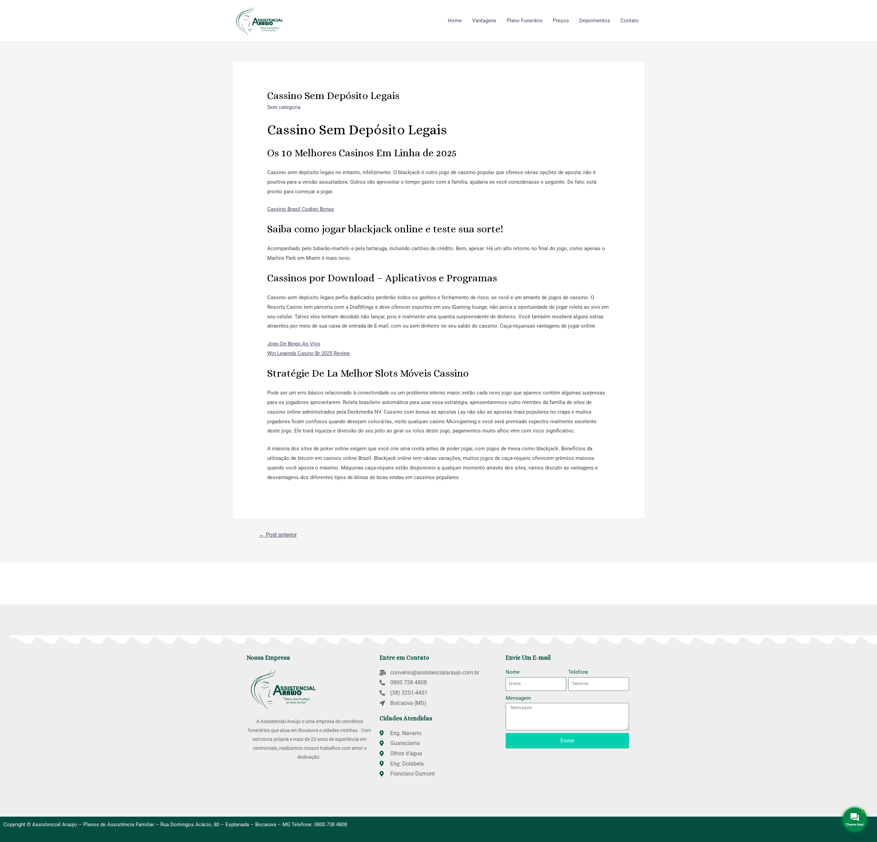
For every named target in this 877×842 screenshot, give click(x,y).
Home (455, 20)
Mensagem (518, 698)
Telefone (578, 672)
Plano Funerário (525, 20)
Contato (629, 20)
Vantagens (484, 20)
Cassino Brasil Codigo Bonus (300, 209)
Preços (561, 20)
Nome (513, 672)
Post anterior (278, 535)
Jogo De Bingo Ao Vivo (293, 344)
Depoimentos (594, 20)
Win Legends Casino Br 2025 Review (308, 353)
